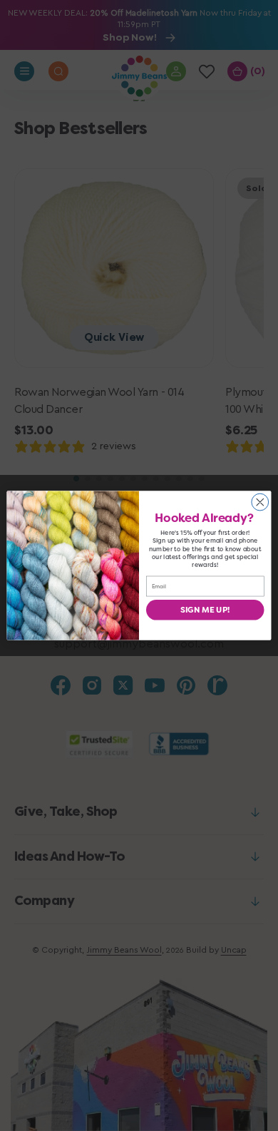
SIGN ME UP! (205, 610)
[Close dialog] (260, 502)
